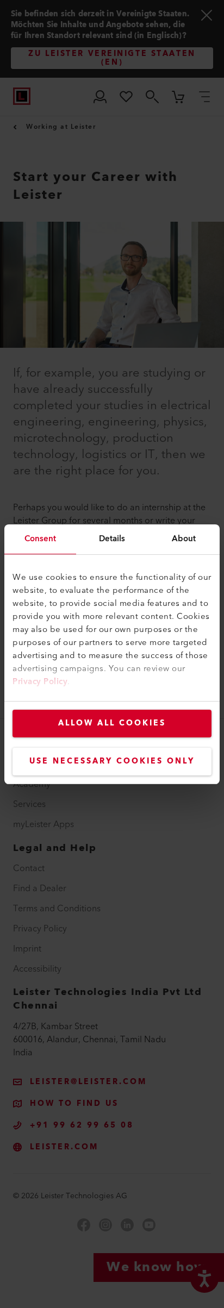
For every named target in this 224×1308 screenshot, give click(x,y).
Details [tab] (112, 538)
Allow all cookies (112, 723)
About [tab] (184, 538)
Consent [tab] (40, 538)
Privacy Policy (40, 681)
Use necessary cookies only (112, 761)
